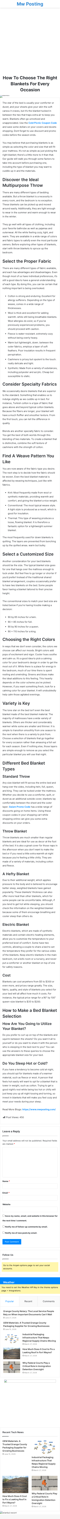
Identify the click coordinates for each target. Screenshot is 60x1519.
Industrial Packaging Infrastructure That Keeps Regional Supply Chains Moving (39, 1337)
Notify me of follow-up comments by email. (26, 1226)
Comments (49, 1301)
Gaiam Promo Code (20, 806)
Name (6, 1181)
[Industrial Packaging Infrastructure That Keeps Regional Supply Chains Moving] (11, 1338)
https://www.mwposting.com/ (39, 1109)
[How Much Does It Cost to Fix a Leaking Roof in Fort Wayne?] (11, 1353)
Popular (9, 1301)
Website (6, 1204)
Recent (28, 1301)
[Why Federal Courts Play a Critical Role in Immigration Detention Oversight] (11, 1367)
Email (6, 1193)
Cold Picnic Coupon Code (42, 122)
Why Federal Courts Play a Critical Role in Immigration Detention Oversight (36, 1366)
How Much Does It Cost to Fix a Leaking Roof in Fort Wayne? (14, 1499)
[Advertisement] (30, 42)
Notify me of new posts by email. (21, 1233)
